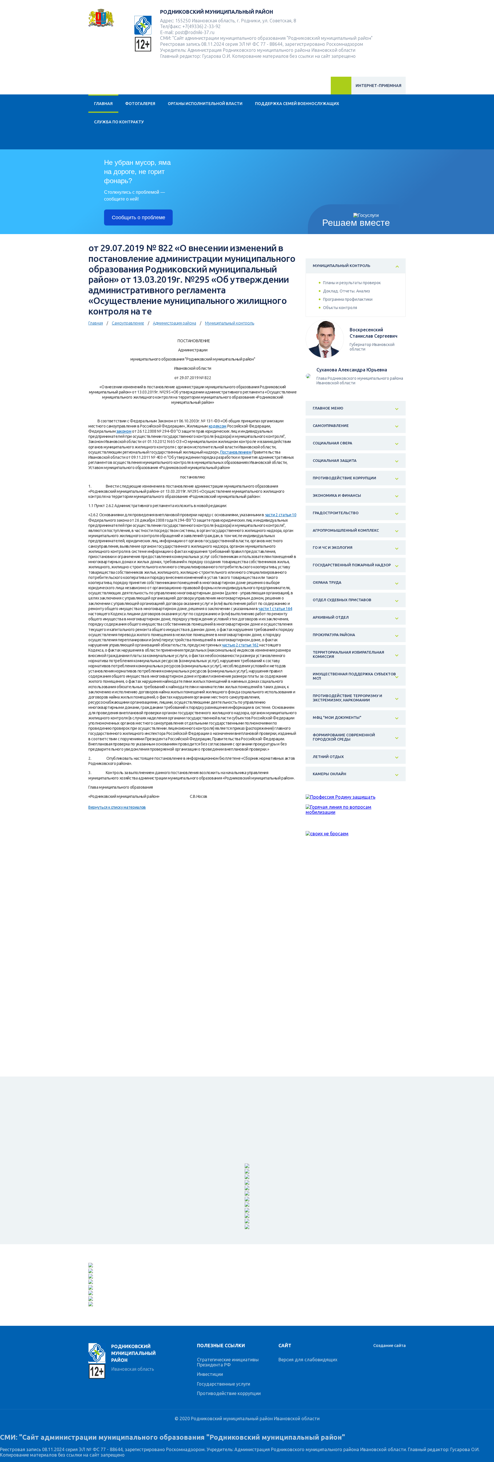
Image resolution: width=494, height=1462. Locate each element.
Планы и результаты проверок (352, 282)
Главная (103, 103)
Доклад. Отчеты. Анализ (346, 291)
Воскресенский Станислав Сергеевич (373, 333)
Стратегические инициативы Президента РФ (228, 1362)
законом (124, 431)
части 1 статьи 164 (275, 608)
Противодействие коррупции (229, 1393)
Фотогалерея (140, 103)
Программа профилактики (348, 299)
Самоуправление (128, 323)
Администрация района (174, 323)
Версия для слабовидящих (307, 1359)
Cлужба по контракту (119, 122)
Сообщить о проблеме (138, 217)
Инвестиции (210, 1374)
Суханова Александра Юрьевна (351, 369)
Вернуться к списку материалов (117, 807)
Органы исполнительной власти (205, 103)
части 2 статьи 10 (280, 515)
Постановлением (235, 452)
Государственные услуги (223, 1383)
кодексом (217, 426)
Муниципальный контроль (229, 323)
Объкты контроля (340, 307)
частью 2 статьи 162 (240, 645)
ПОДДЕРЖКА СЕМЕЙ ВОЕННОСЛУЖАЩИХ (297, 103)
